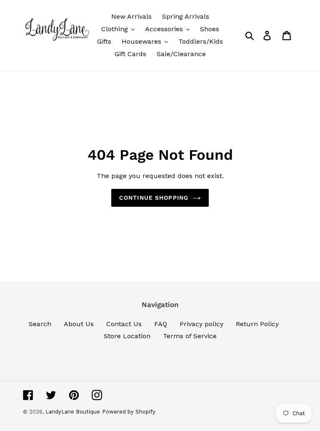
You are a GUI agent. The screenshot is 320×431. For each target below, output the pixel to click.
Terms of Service (190, 336)
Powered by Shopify (128, 412)
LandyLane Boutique (72, 412)
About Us (79, 324)
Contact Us (124, 324)
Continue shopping (153, 197)
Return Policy (257, 324)
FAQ (160, 324)
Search (40, 324)
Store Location (127, 336)
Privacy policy (201, 324)
